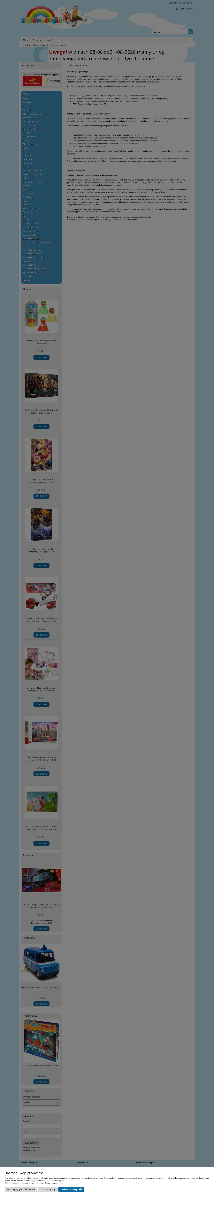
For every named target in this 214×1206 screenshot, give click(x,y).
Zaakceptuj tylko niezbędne (21, 1189)
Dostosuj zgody (47, 1189)
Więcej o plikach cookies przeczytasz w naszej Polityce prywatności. (34, 1183)
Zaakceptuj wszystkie (71, 1189)
